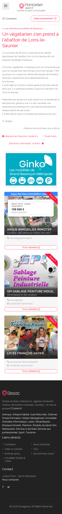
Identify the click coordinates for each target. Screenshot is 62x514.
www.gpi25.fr (16, 300)
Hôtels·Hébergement (33, 418)
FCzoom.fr (16, 408)
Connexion (11, 18)
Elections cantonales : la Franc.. (25, 143)
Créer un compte (13, 449)
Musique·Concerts (11, 425)
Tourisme (30, 432)
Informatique (20, 421)
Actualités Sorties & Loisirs (14, 459)
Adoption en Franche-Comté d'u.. (21, 136)
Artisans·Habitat (20, 414)
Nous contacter (41, 444)
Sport (22, 432)
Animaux (6, 414)
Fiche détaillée (30, 247)
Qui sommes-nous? (43, 453)
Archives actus (12, 453)
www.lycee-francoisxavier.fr (24, 362)
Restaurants (8, 429)
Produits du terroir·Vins (45, 425)
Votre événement (43, 18)
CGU (35, 449)
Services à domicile (26, 429)
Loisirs (31, 421)
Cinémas (52, 414)
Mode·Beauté (42, 421)
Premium (27, 425)
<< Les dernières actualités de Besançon (22, 28)
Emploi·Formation (11, 418)
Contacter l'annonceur (21, 303)
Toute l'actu (51, 136)
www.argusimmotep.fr (21, 238)
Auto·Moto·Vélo (38, 414)
